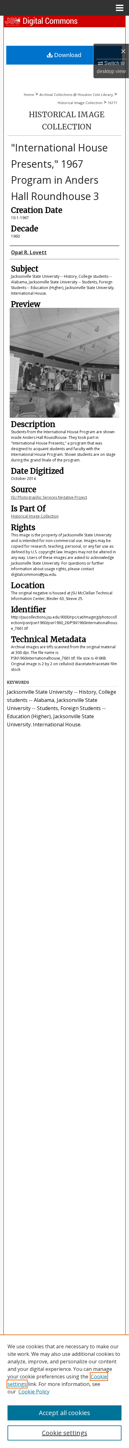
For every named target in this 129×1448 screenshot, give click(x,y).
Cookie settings (64, 1433)
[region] (64, 1391)
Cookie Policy (33, 1391)
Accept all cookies (64, 1413)
